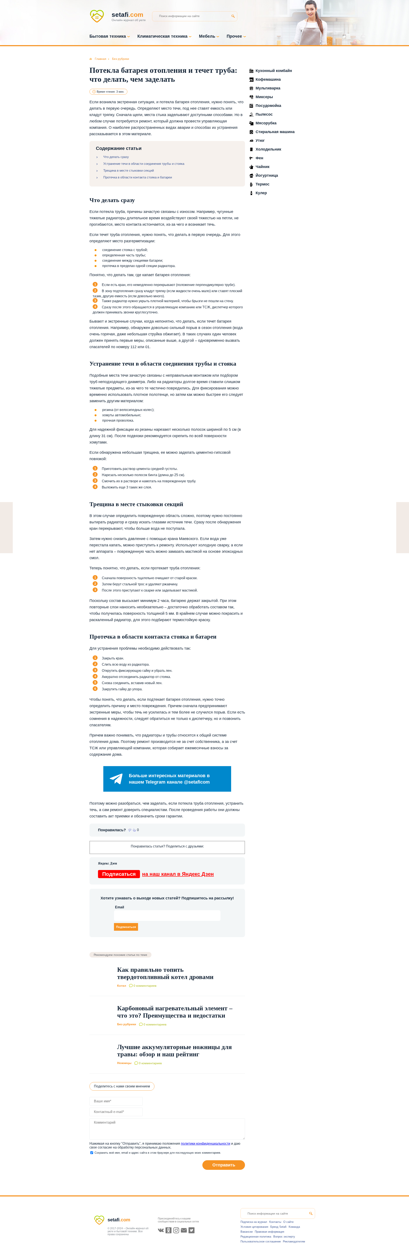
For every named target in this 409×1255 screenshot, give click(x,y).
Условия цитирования (254, 1226)
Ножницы (124, 1063)
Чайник (262, 167)
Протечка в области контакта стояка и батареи (137, 177)
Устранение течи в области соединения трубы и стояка (143, 163)
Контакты (275, 1221)
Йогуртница (267, 175)
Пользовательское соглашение (261, 1241)
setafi (119, 1219)
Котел (121, 985)
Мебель (207, 36)
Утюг (260, 140)
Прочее (234, 36)
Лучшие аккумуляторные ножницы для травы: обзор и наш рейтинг (174, 1050)
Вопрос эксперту (284, 1236)
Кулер (261, 193)
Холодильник (268, 149)
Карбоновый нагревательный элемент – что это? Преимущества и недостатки (174, 1012)
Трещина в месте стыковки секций (128, 170)
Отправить (223, 1165)
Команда (294, 1226)
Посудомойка (268, 105)
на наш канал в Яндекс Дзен (158, 874)
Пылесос (264, 114)
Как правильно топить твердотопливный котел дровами (165, 973)
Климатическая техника (162, 36)
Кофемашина (268, 79)
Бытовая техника (107, 36)
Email (119, 907)
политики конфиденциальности (205, 1143)
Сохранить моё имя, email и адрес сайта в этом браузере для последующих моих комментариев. (158, 1152)
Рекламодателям (294, 1241)
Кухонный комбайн (274, 71)
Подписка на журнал (254, 1221)
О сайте (288, 1221)
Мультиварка (268, 88)
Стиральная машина (275, 132)
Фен (259, 158)
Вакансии (247, 1231)
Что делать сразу (116, 157)
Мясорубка (266, 123)
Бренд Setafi (278, 1226)
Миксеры (264, 97)
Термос (262, 184)
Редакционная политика (256, 1236)
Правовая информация (269, 1231)
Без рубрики (126, 1024)
